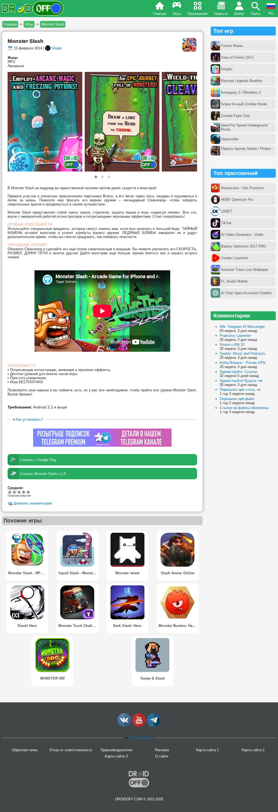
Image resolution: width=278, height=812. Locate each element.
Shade (57, 48)
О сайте (161, 756)
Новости (221, 14)
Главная (159, 14)
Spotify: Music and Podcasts (242, 353)
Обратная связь (25, 750)
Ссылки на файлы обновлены (244, 408)
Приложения (197, 14)
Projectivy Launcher (235, 336)
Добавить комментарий (33, 504)
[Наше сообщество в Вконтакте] (124, 726)
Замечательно (23, 492)
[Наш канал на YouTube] (139, 726)
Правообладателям (116, 750)
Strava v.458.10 (232, 344)
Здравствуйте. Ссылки (238, 372)
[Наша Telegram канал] (153, 726)
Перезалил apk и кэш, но (240, 390)
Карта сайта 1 (207, 750)
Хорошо (19, 492)
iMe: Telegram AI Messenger (242, 327)
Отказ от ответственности (70, 750)
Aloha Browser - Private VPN (242, 363)
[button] (96, 177)
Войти (239, 14)
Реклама (162, 750)
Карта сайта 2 (253, 750)
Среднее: (15, 488)
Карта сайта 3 (116, 756)
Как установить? (29, 419)
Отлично (28, 492)
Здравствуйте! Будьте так (241, 381)
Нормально (14, 492)
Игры (177, 14)
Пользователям (141, 738)
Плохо (10, 492)
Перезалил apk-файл (237, 399)
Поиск (255, 14)
